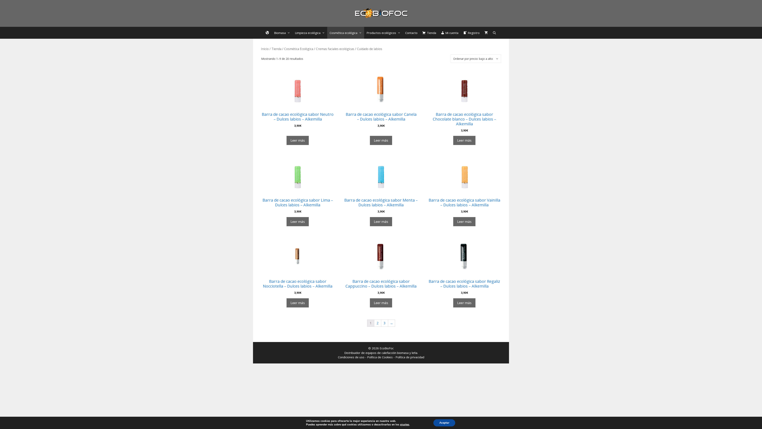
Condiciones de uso (351, 357)
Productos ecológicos (381, 33)
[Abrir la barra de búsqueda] (494, 33)
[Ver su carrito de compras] (486, 33)
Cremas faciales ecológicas (335, 49)
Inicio (265, 49)
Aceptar (444, 423)
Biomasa (280, 33)
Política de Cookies (380, 357)
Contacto (411, 33)
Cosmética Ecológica (298, 49)
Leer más (298, 140)
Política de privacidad (409, 357)
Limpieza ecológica (307, 33)
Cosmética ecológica (343, 33)
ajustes (404, 424)
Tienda (276, 49)
